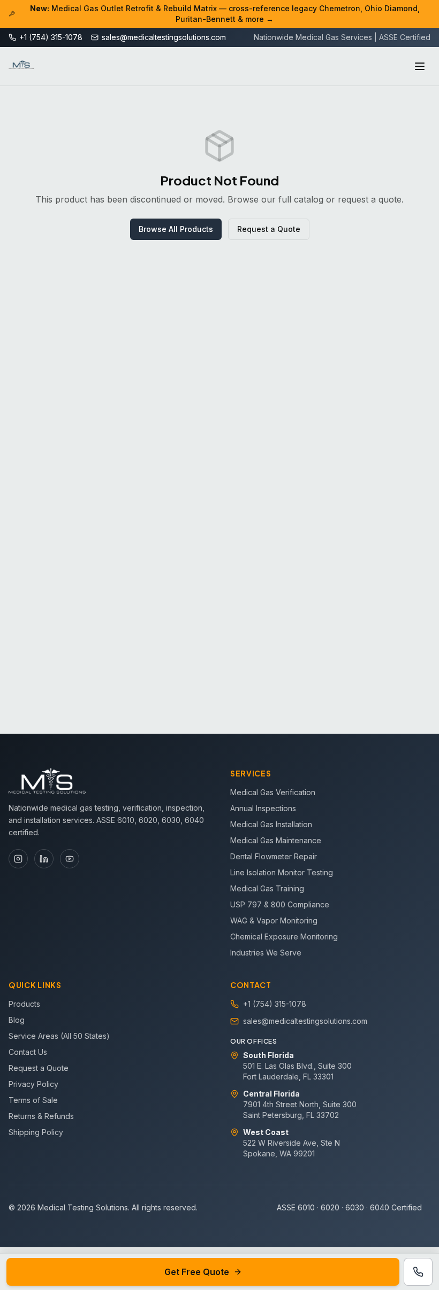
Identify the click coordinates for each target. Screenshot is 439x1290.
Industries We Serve (265, 952)
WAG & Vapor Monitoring (273, 920)
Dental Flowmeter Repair (273, 856)
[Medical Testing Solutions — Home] (21, 66)
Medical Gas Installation (271, 824)
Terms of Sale (33, 1100)
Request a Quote (268, 229)
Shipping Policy (36, 1132)
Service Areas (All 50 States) (59, 1035)
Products (24, 1003)
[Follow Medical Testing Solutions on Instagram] (18, 858)
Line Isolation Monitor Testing (281, 872)
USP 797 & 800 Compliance (279, 904)
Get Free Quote (196, 1271)
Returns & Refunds (41, 1116)
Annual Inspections (263, 808)
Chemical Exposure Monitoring (284, 936)
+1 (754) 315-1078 (274, 1003)
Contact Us (28, 1051)
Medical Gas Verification (272, 792)
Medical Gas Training (267, 888)
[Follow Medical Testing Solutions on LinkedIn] (44, 858)
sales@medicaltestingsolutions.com (305, 1020)
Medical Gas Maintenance (275, 840)
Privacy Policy (33, 1084)
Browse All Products (176, 229)
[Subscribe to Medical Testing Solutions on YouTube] (69, 858)
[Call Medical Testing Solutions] (418, 1272)
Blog (17, 1019)
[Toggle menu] (419, 66)
